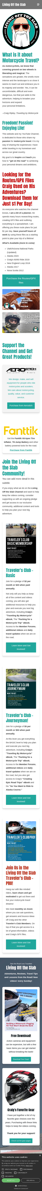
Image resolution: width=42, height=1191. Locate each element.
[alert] (21, 1172)
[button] (21, 1186)
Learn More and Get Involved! (21, 647)
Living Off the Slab (14, 4)
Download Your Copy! (21, 1059)
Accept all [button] (11, 1180)
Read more (29, 1165)
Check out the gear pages (21, 1141)
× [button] (40, 1155)
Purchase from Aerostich (21, 405)
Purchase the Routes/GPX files (21, 280)
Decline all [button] (31, 1180)
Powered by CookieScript (21, 1188)
